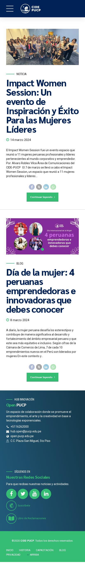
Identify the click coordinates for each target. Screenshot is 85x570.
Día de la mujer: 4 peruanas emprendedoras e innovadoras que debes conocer (41, 290)
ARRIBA (34, 554)
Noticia (22, 74)
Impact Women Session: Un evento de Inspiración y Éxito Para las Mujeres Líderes (42, 106)
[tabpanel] (42, 236)
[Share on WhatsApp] (53, 187)
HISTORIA (24, 550)
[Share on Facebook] (32, 187)
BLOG (62, 550)
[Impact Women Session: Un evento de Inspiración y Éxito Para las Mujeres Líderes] (42, 47)
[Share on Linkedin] (46, 187)
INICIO (9, 550)
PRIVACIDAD (13, 554)
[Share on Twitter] (39, 187)
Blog (20, 263)
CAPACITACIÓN (44, 550)
